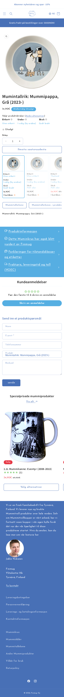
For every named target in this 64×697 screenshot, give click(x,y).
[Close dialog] (58, 314)
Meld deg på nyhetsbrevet (32, 370)
